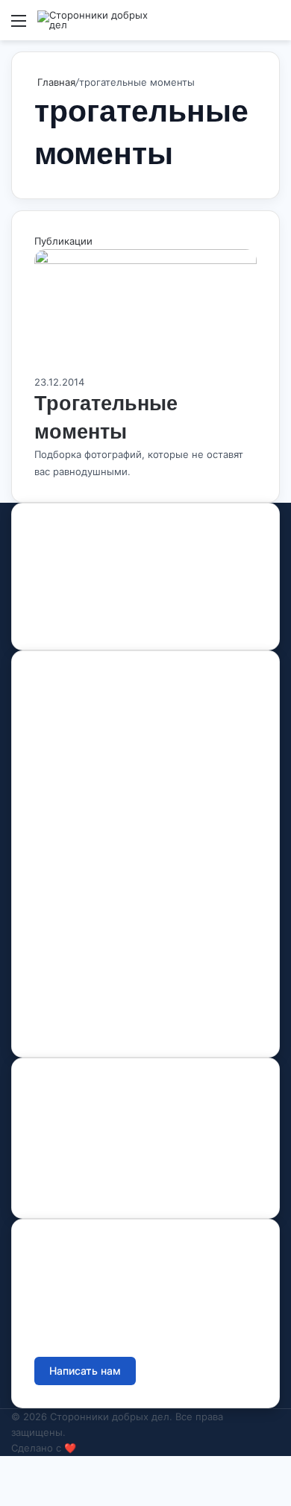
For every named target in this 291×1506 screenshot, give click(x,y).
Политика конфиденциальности (114, 1180)
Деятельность (70, 773)
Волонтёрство (69, 923)
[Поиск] (272, 26)
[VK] (60, 619)
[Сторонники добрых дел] (97, 20)
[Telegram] (113, 619)
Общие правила (74, 1148)
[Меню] (18, 26)
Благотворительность (89, 955)
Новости (55, 805)
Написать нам (85, 1370)
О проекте (60, 741)
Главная (54, 82)
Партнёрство (67, 1019)
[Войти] (246, 26)
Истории (56, 837)
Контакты (56, 864)
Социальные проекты (90, 987)
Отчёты (53, 1116)
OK (87, 619)
